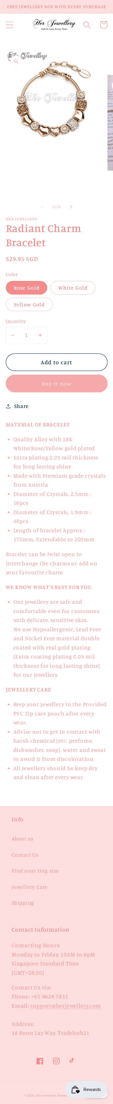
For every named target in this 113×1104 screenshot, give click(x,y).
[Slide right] (71, 206)
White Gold (73, 287)
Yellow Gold (29, 304)
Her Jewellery (46, 1095)
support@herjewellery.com (65, 1005)
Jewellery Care (30, 887)
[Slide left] (41, 206)
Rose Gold (27, 287)
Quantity (16, 321)
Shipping (23, 902)
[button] (9, 24)
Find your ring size (35, 870)
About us (23, 838)
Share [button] (21, 406)
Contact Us (25, 854)
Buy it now (57, 383)
